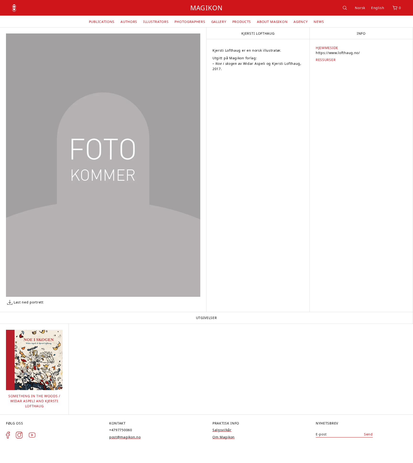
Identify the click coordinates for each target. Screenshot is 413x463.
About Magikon (272, 21)
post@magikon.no (125, 437)
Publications (101, 21)
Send (368, 434)
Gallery (218, 21)
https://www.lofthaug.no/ (338, 52)
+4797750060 (120, 430)
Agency (300, 21)
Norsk (360, 8)
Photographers (189, 21)
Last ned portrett (28, 302)
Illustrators (155, 21)
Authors (128, 21)
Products (241, 21)
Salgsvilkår (222, 430)
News (319, 21)
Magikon (206, 7)
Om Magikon (223, 437)
